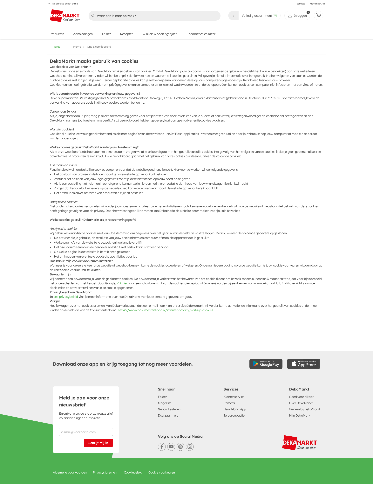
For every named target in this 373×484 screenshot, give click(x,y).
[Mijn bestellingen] (318, 15)
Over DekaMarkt (300, 403)
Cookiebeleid (133, 472)
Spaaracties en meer (200, 34)
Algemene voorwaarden (70, 472)
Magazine (165, 403)
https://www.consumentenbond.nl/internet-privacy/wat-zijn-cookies (165, 310)
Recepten (126, 34)
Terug (57, 46)
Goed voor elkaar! (301, 397)
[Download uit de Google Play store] (265, 364)
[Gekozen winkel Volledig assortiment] (233, 15)
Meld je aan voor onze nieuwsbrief (84, 401)
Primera (229, 403)
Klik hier (122, 283)
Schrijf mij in (98, 443)
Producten (57, 34)
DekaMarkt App (235, 409)
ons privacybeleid (65, 297)
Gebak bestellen (169, 409)
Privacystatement (105, 472)
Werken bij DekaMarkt (304, 409)
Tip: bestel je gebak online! (65, 3)
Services (301, 3)
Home (77, 46)
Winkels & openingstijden (160, 34)
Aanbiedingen (82, 34)
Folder (106, 34)
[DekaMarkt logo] (65, 16)
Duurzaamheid (168, 415)
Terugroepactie (234, 415)
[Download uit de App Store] (303, 364)
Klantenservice (317, 3)
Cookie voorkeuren (161, 472)
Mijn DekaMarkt (300, 415)
